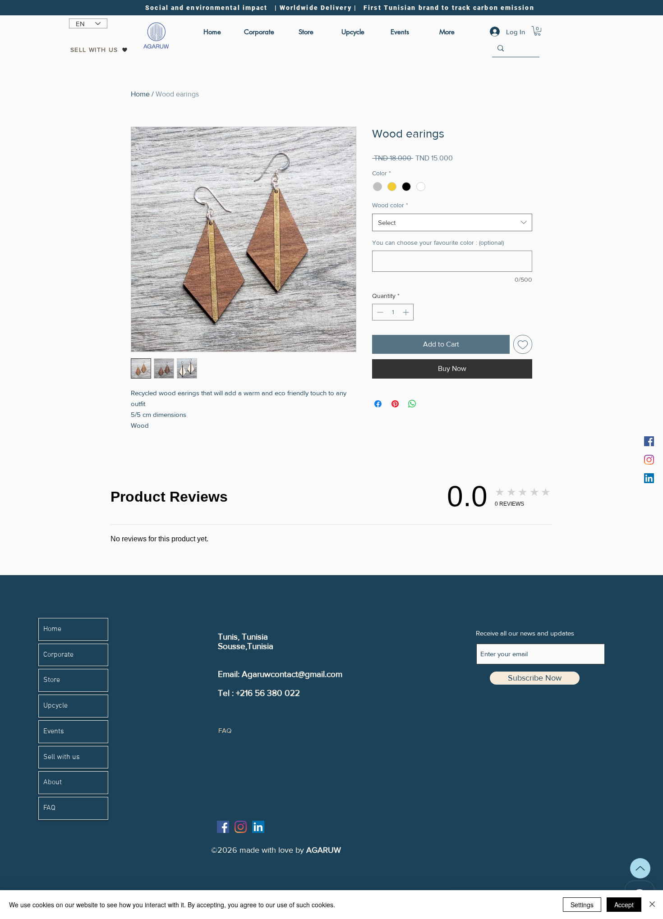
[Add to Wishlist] (522, 344)
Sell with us (61, 757)
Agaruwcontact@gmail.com (292, 674)
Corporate (58, 654)
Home (140, 94)
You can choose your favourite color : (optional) (438, 242)
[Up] (640, 868)
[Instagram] (649, 460)
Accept (624, 904)
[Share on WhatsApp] (412, 403)
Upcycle (55, 705)
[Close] (652, 904)
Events (53, 731)
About (52, 782)
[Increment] (406, 312)
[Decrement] (379, 312)
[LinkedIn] (649, 478)
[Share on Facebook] (378, 403)
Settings (582, 904)
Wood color (390, 205)
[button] (537, 31)
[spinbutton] (393, 312)
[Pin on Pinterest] (395, 403)
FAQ (49, 808)
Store (51, 680)
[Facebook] (649, 441)
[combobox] (452, 222)
